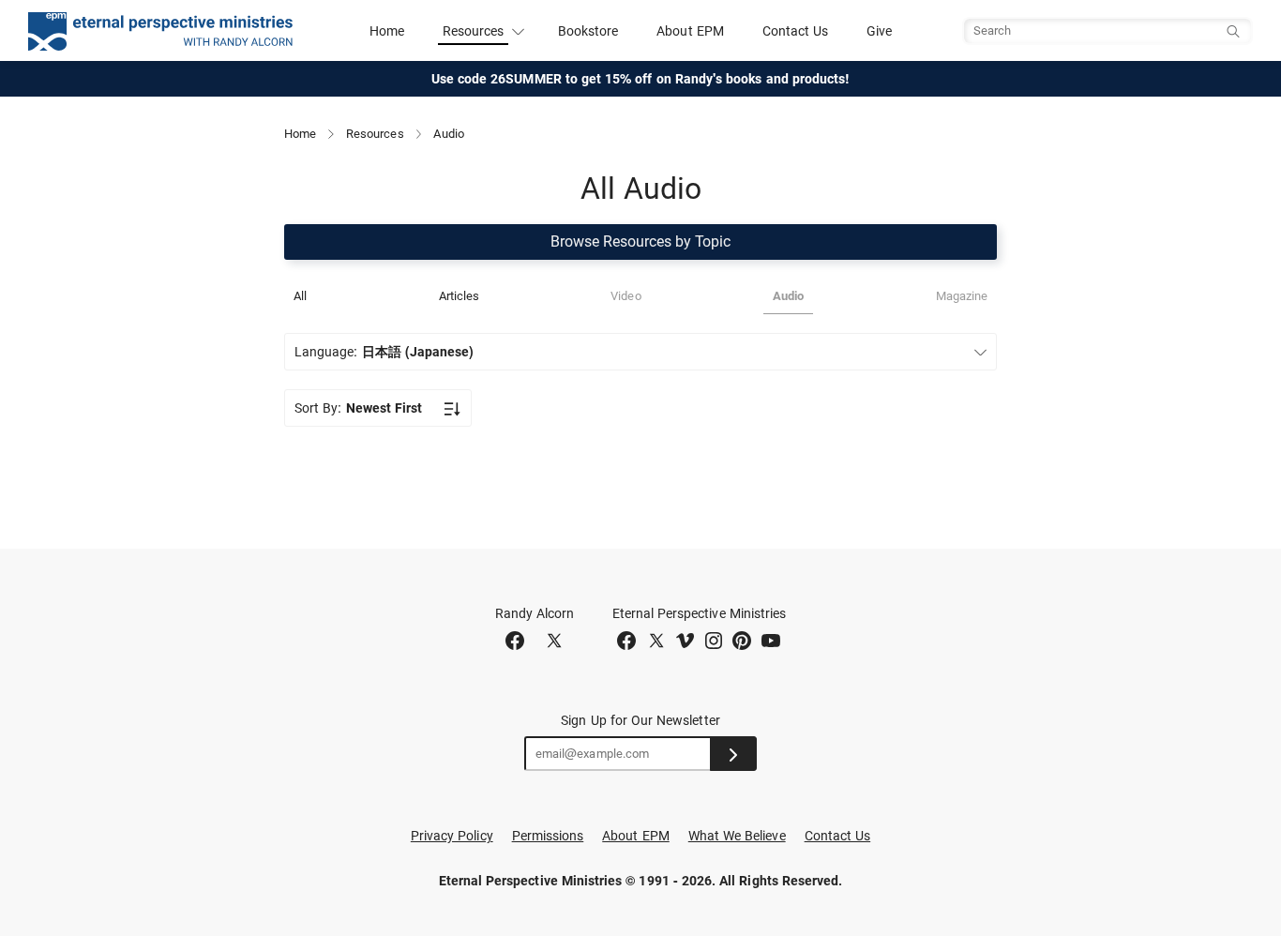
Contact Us (795, 30)
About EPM (690, 30)
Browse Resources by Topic (640, 241)
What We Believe (737, 835)
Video (625, 296)
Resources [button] (474, 30)
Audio (788, 296)
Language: (384, 351)
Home (386, 30)
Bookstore (588, 30)
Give (879, 30)
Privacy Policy (452, 835)
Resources (375, 134)
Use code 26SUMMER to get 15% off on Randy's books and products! (641, 78)
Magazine (961, 296)
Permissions (548, 835)
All (300, 296)
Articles (459, 296)
